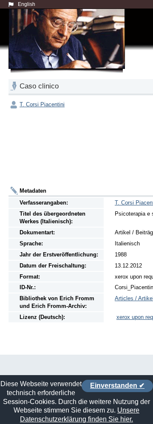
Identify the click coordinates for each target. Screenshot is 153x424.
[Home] (68, 48)
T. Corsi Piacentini (42, 104)
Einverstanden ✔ (117, 385)
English (26, 4)
